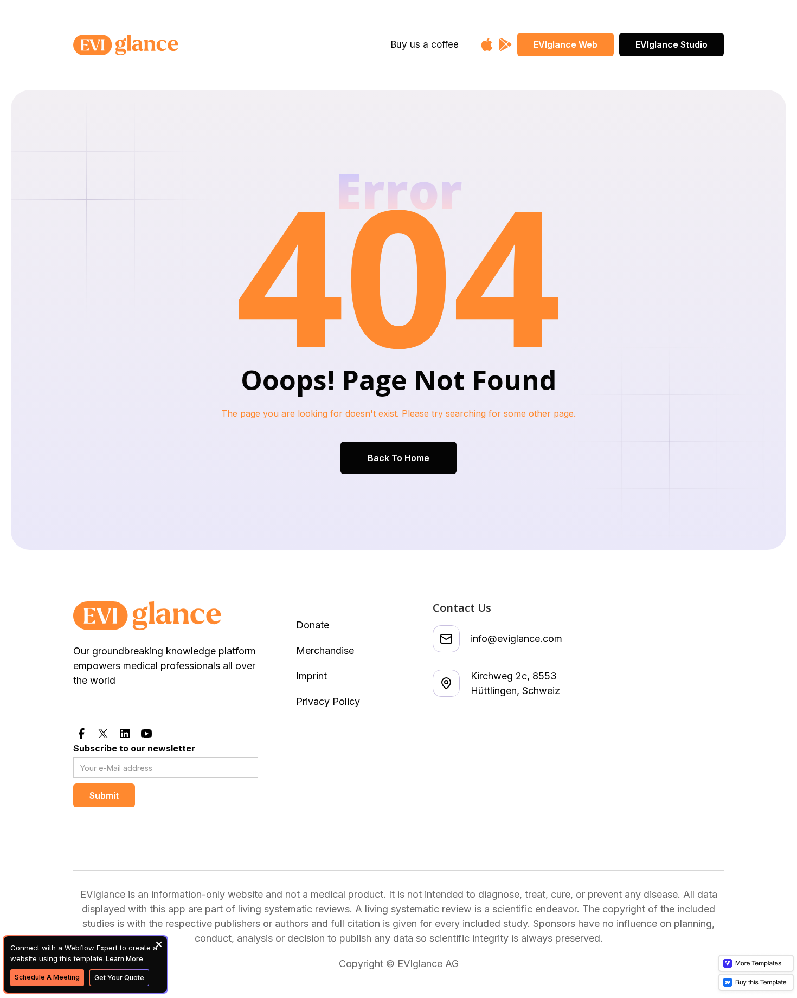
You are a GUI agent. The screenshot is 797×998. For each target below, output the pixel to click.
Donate (312, 625)
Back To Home (398, 457)
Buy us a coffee (425, 44)
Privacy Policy (328, 701)
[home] (161, 45)
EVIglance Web (565, 44)
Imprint (311, 676)
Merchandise (325, 650)
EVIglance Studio (671, 44)
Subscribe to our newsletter (134, 748)
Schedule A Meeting (47, 977)
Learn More (124, 959)
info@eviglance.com (516, 638)
